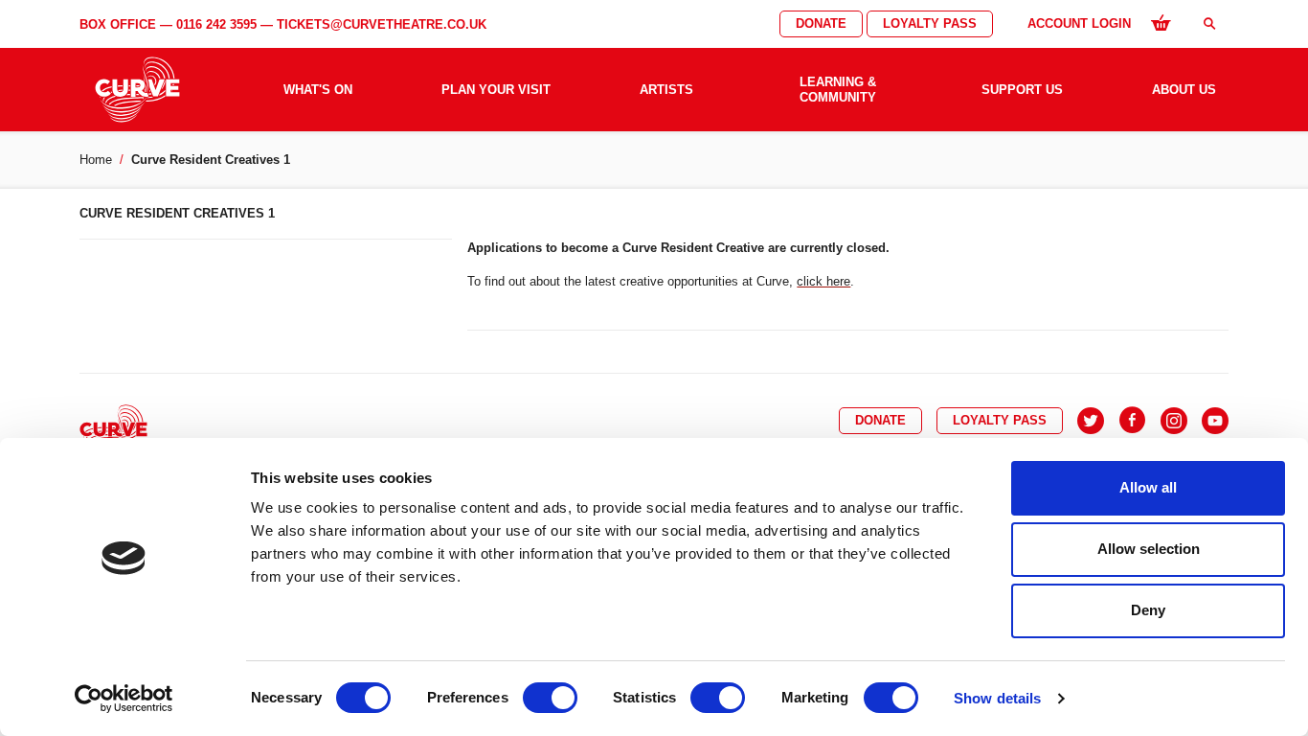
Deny (1148, 610)
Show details (997, 698)
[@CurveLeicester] (1090, 420)
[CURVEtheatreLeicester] (1132, 420)
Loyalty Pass (930, 23)
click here (823, 281)
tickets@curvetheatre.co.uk (381, 24)
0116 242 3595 (216, 24)
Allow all (1148, 487)
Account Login (1079, 23)
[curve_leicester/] (1174, 420)
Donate (821, 23)
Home (95, 159)
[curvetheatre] (1215, 420)
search (1209, 23)
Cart (1160, 22)
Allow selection (1148, 548)
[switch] (550, 697)
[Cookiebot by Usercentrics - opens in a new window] (124, 698)
